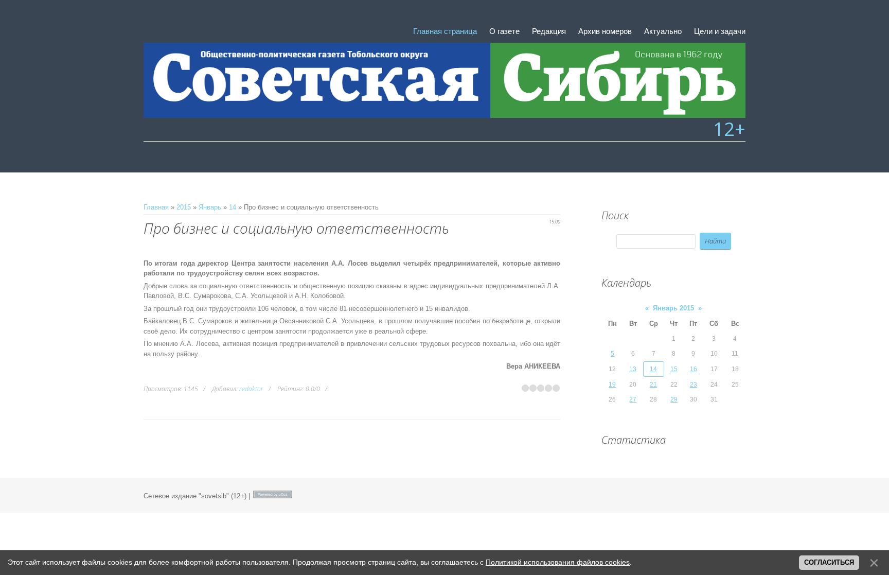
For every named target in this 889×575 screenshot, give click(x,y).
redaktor (251, 389)
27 (632, 399)
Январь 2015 (673, 308)
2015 (183, 207)
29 (674, 399)
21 (653, 384)
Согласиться (829, 562)
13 (632, 369)
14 (232, 207)
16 (693, 369)
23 (693, 384)
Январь (210, 207)
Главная (156, 207)
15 (674, 369)
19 (612, 384)
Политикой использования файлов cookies (558, 562)
